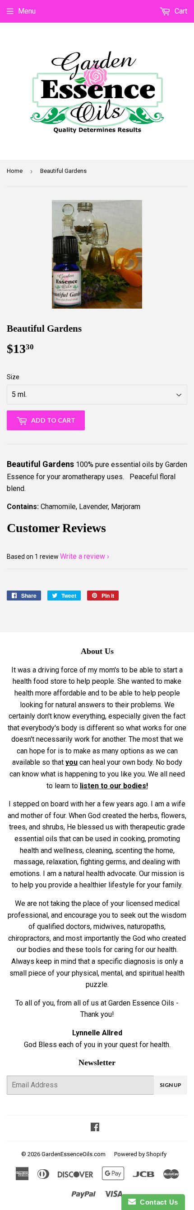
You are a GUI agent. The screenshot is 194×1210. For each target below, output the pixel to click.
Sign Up (170, 1084)
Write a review (82, 556)
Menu (27, 11)
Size (13, 377)
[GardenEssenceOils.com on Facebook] (95, 1128)
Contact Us (157, 1202)
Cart (180, 11)
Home (15, 170)
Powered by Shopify (140, 1154)
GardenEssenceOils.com (74, 1154)
